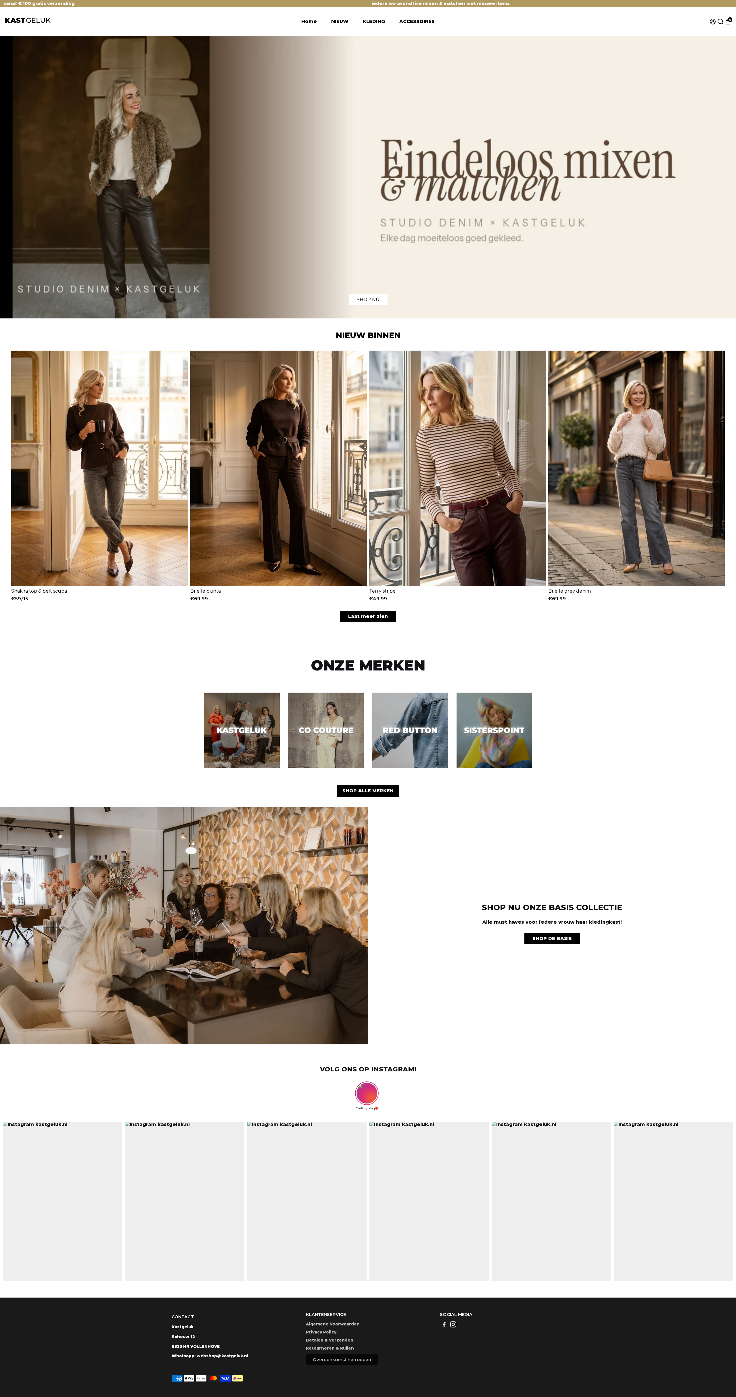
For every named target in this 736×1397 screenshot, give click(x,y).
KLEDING (374, 21)
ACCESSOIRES (417, 21)
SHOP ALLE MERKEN (368, 790)
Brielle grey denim (569, 591)
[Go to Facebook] (444, 1325)
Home (309, 21)
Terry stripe (382, 591)
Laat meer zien (368, 616)
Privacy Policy (321, 1332)
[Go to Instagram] (453, 1325)
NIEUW (339, 21)
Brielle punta (205, 591)
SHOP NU (368, 299)
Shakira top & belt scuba (39, 591)
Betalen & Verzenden (329, 1340)
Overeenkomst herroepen (342, 1359)
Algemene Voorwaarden (333, 1324)
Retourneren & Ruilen (330, 1348)
